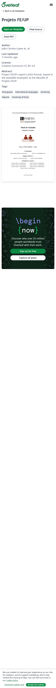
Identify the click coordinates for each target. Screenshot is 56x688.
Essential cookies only (14, 684)
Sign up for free (28, 251)
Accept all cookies (36, 684)
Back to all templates (13, 11)
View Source (35, 29)
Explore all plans (28, 257)
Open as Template (13, 29)
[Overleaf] (10, 4)
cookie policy (12, 680)
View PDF (9, 36)
